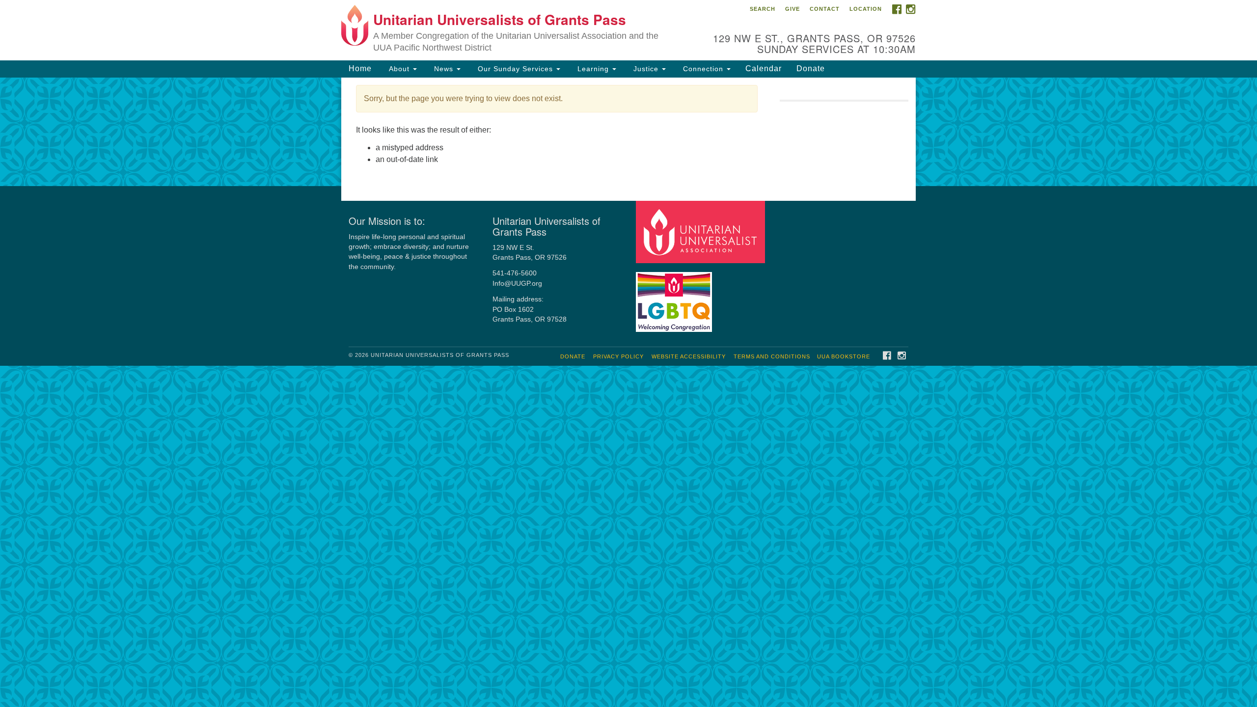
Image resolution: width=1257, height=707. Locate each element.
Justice (646, 69)
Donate (810, 68)
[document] (628, 132)
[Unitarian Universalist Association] (701, 231)
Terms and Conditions (772, 356)
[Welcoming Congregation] (675, 297)
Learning (593, 69)
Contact (825, 9)
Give (792, 9)
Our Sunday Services (515, 69)
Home (360, 68)
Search (762, 9)
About (399, 69)
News (444, 69)
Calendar (763, 68)
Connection (703, 69)
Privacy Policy (618, 356)
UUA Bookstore (843, 356)
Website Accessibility (689, 356)
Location (865, 9)
